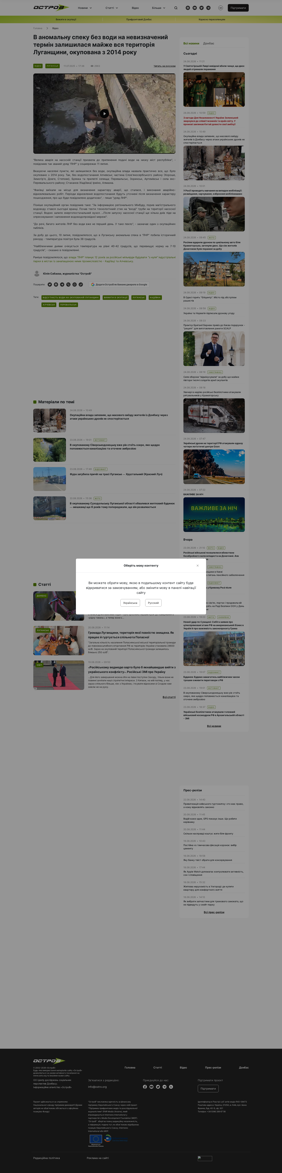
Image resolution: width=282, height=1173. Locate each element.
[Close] (198, 566)
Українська (130, 602)
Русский (153, 602)
